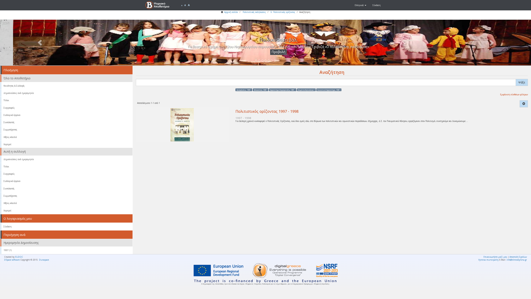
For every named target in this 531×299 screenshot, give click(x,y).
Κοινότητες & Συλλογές (14, 85)
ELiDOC (19, 256)
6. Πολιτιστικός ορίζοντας (283, 12)
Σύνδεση (8, 226)
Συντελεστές (9, 122)
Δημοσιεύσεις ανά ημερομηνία (19, 93)
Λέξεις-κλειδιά (10, 137)
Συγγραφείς (9, 107)
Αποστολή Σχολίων (518, 256)
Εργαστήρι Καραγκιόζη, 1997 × (283, 90)
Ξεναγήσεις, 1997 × (243, 90)
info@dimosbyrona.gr (517, 259)
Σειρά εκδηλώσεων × (306, 90)
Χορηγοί (7, 144)
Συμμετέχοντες (10, 129)
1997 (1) (8, 250)
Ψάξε (521, 82)
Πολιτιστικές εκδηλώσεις (254, 12)
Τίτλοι (6, 100)
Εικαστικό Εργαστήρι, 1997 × (329, 90)
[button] (360, 5)
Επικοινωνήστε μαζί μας (495, 256)
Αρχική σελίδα (231, 12)
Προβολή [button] (266, 52)
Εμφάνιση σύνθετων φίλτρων (514, 94)
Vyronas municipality (488, 259)
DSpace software (12, 259)
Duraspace (44, 259)
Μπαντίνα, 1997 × (261, 90)
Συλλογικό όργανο (12, 115)
